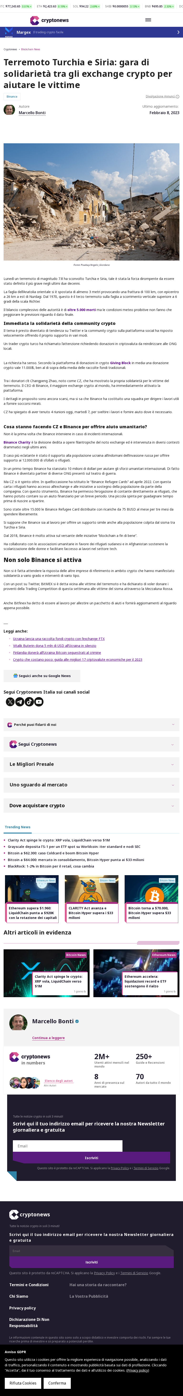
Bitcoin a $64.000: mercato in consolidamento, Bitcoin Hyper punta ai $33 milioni (76, 859)
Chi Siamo (18, 1296)
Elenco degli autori (59, 1081)
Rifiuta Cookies (23, 1383)
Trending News (17, 827)
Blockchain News (30, 49)
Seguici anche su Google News (44, 675)
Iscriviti (91, 1158)
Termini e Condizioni (29, 1284)
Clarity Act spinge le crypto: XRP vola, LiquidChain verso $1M (59, 840)
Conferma (57, 1383)
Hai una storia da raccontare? (98, 1284)
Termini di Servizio (145, 1168)
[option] (32, 899)
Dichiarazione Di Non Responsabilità (29, 1322)
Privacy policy (22, 1308)
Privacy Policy (120, 1168)
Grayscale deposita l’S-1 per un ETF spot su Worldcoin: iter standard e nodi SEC (74, 846)
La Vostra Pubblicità (89, 1296)
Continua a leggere (48, 1037)
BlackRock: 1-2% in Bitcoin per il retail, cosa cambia (51, 866)
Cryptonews (10, 49)
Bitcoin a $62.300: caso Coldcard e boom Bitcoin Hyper (53, 853)
